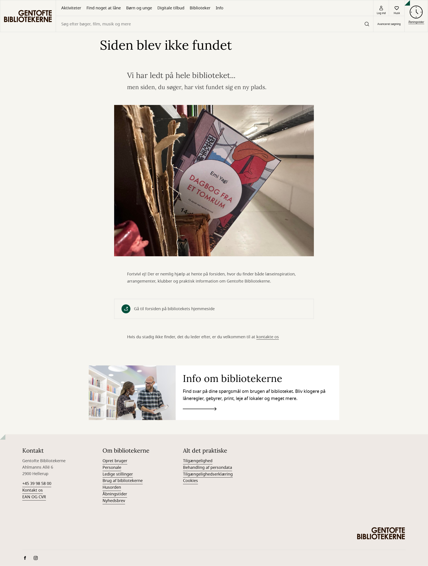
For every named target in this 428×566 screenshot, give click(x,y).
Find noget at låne (103, 8)
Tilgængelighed (197, 461)
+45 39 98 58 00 (36, 483)
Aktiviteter (71, 8)
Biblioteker (200, 8)
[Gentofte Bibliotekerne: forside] (28, 16)
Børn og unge (139, 8)
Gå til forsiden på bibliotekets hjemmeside (174, 309)
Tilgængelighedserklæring (208, 474)
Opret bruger (115, 461)
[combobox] (214, 24)
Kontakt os (32, 490)
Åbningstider (115, 494)
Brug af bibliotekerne (123, 481)
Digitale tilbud (170, 8)
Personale (112, 467)
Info (219, 8)
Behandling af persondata (207, 467)
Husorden (112, 487)
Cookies (190, 481)
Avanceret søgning (389, 24)
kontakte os (267, 337)
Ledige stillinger (118, 474)
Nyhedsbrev (114, 501)
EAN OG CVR (34, 497)
